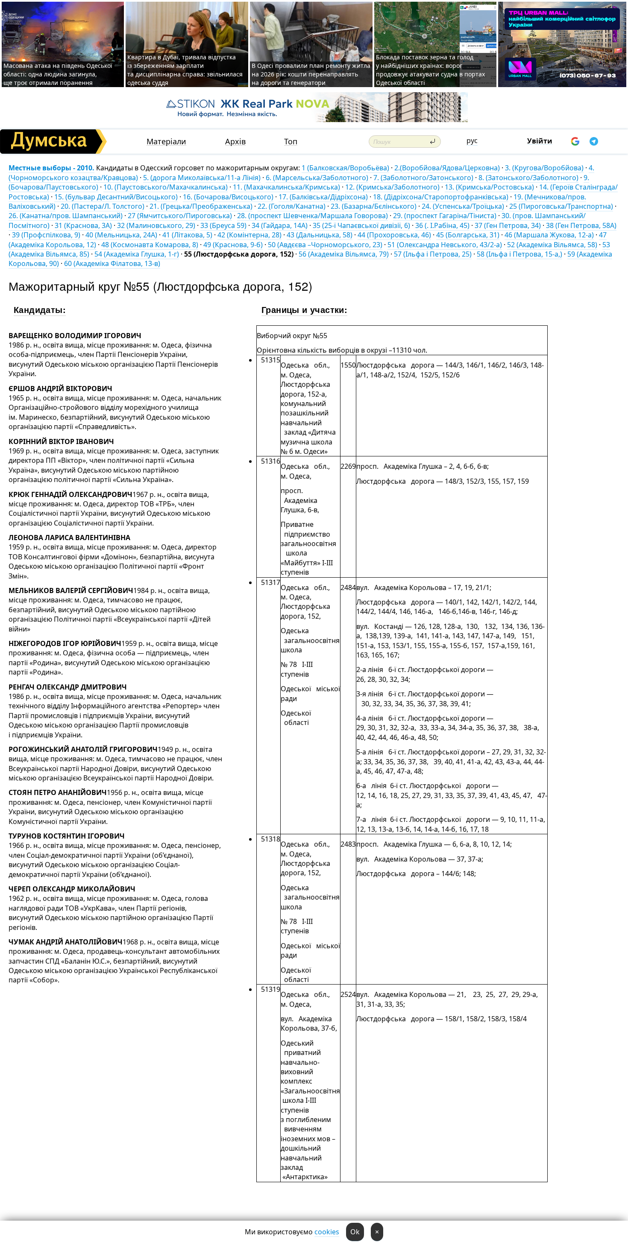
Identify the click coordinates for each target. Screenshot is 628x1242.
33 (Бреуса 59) (223, 225)
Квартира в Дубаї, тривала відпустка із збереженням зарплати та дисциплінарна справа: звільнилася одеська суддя (185, 70)
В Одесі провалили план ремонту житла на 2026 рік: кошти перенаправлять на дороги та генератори (311, 74)
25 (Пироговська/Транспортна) (561, 206)
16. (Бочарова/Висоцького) (228, 197)
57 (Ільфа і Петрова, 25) (433, 254)
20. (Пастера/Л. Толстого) (102, 206)
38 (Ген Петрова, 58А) (581, 225)
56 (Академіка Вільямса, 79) (344, 254)
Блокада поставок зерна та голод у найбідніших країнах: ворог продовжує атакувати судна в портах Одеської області (430, 70)
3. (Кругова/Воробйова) (544, 167)
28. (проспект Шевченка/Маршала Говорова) (312, 215)
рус (472, 140)
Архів (235, 141)
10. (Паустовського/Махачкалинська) (165, 187)
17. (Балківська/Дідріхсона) (323, 197)
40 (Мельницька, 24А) (121, 235)
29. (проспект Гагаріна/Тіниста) (444, 215)
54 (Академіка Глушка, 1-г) (136, 254)
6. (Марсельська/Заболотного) (317, 177)
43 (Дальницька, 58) (319, 235)
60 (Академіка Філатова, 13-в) (112, 263)
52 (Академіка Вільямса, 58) (552, 244)
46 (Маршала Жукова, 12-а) (549, 235)
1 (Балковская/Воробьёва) (345, 167)
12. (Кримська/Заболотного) (392, 187)
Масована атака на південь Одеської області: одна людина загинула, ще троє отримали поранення (57, 74)
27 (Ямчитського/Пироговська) (180, 215)
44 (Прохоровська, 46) (394, 235)
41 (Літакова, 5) (187, 235)
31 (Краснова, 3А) (83, 225)
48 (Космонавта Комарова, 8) (149, 244)
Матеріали (166, 141)
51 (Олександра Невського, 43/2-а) (444, 244)
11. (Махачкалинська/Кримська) (286, 187)
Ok (355, 1231)
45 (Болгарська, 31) (467, 235)
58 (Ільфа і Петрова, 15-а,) (519, 254)
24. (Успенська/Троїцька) (463, 206)
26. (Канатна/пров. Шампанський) (66, 215)
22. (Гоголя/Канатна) (292, 206)
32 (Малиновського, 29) (156, 225)
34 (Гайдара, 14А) (280, 225)
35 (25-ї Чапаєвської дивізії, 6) (361, 225)
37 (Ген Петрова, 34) (508, 225)
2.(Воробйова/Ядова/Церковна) (447, 167)
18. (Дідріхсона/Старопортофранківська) (440, 197)
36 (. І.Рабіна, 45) (442, 225)
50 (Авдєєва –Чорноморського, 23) (325, 244)
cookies (326, 1231)
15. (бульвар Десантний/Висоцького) (116, 197)
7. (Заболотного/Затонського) (423, 177)
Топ (290, 141)
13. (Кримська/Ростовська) (489, 187)
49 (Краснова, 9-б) (233, 244)
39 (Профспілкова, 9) (46, 235)
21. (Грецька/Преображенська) (201, 206)
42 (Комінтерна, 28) (249, 235)
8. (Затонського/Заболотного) (528, 177)
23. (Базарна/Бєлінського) (374, 206)
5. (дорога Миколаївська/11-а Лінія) (202, 177)
